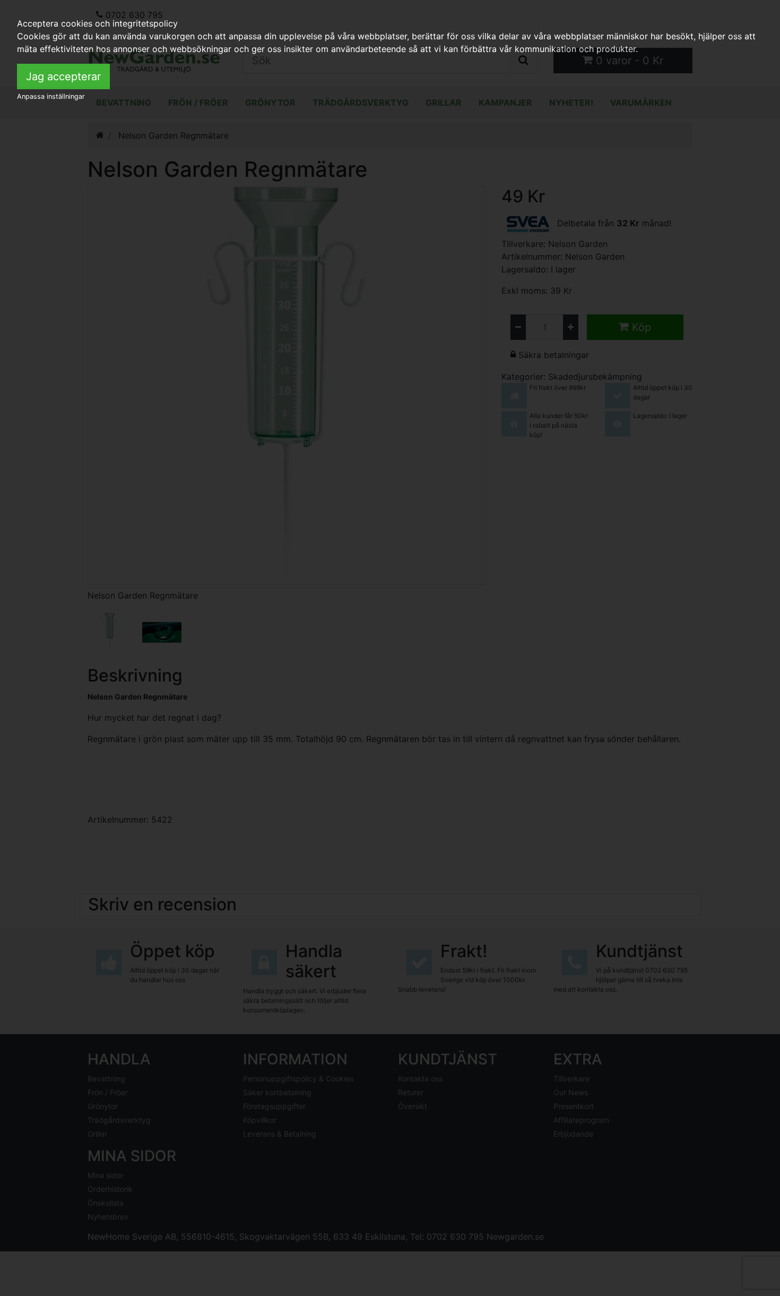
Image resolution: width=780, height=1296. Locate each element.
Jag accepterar (63, 76)
